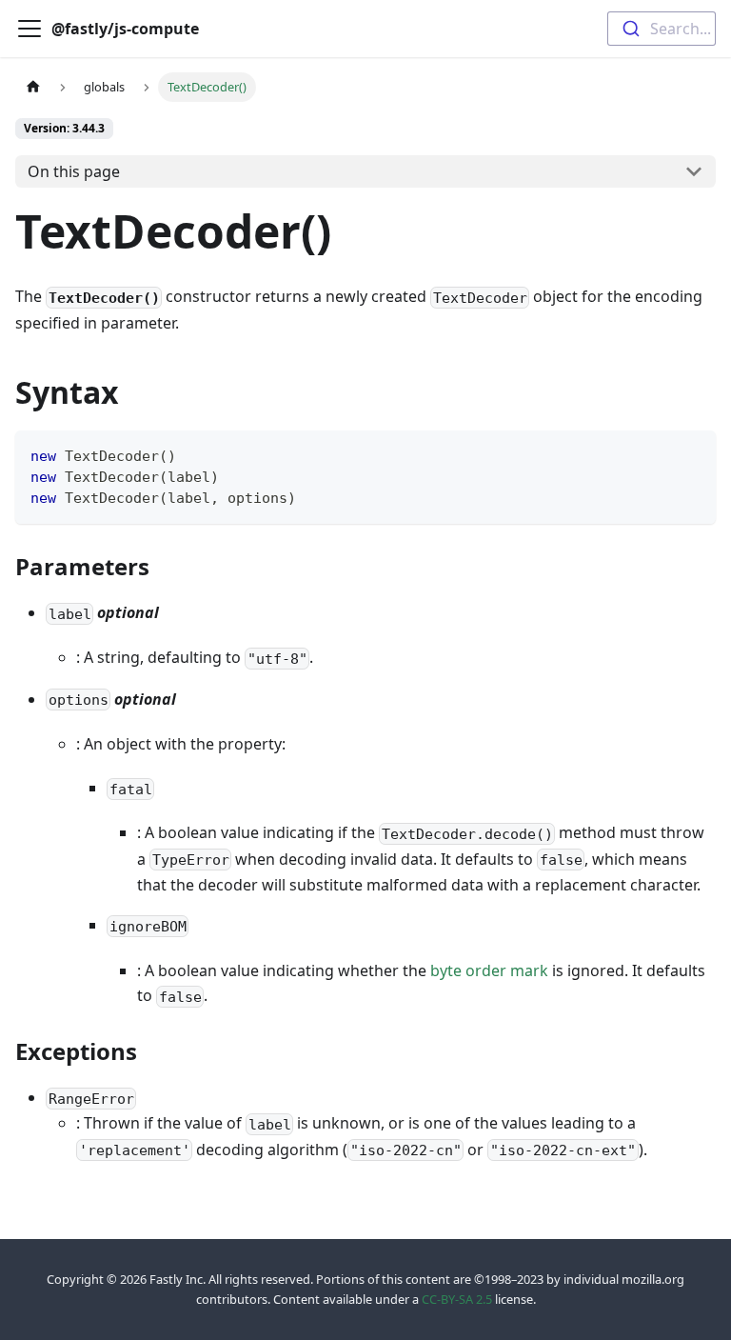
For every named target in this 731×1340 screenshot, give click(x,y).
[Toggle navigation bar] (29, 28)
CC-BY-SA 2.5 (457, 1299)
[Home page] (33, 87)
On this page (74, 171)
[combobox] (661, 28)
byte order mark (489, 970)
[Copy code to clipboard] (692, 454)
